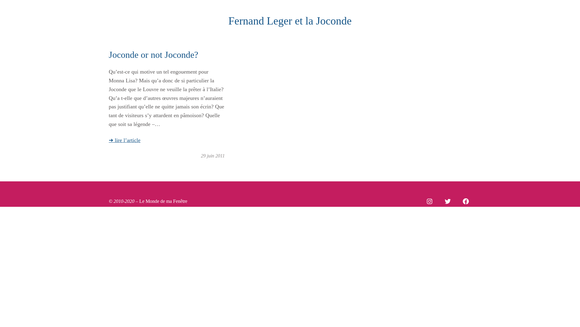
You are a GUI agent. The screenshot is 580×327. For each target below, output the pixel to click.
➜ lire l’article (124, 140)
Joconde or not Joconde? (153, 55)
